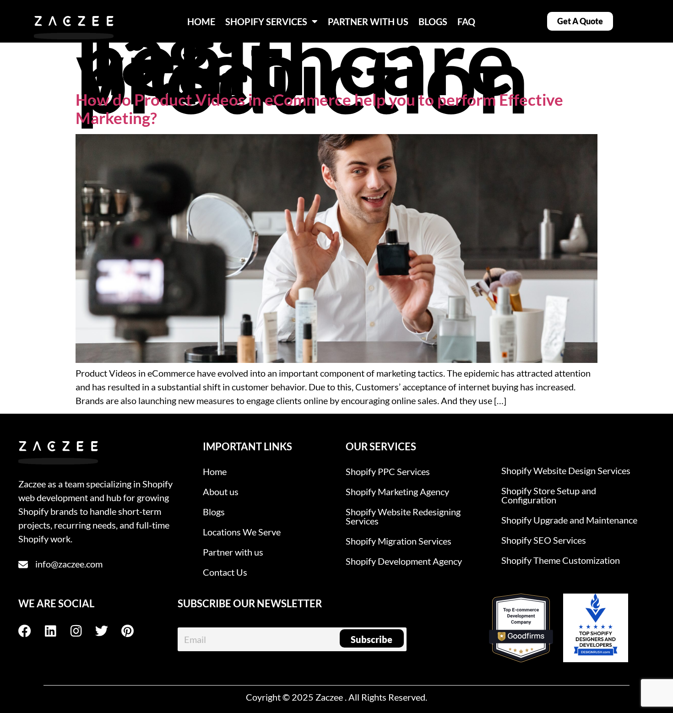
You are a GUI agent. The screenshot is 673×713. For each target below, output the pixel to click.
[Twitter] (108, 631)
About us (221, 491)
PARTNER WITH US (368, 21)
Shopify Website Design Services (565, 470)
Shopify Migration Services (398, 540)
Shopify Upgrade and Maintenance (569, 519)
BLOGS (432, 21)
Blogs (214, 511)
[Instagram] (82, 631)
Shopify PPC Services (388, 471)
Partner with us (233, 551)
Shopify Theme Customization (560, 560)
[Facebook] (31, 631)
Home (215, 471)
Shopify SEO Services (543, 540)
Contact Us (225, 572)
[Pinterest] (134, 631)
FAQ (466, 21)
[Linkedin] (57, 631)
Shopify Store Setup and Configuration (548, 495)
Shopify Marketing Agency (397, 491)
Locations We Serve (242, 531)
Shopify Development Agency (404, 561)
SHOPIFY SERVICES (266, 21)
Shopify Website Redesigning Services (403, 516)
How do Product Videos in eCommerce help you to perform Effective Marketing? (319, 108)
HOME (201, 21)
